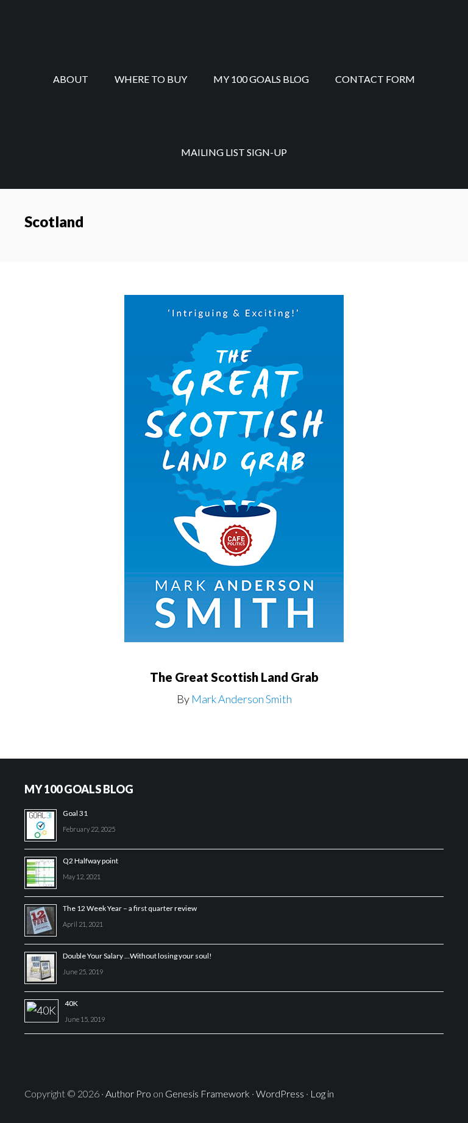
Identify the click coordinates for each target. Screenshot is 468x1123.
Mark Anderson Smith (241, 699)
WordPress (280, 1093)
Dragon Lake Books (234, 21)
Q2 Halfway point (90, 860)
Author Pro (128, 1093)
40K (71, 1003)
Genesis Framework (207, 1093)
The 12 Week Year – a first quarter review (130, 908)
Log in (322, 1093)
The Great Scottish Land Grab (234, 677)
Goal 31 (75, 813)
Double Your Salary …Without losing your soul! (137, 955)
